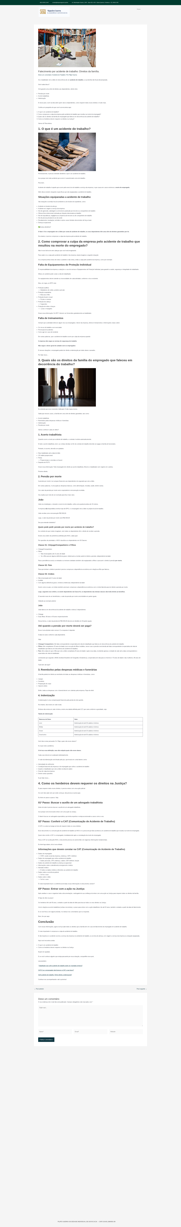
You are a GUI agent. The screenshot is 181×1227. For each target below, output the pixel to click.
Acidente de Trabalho (58, 75)
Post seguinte (142, 989)
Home (138, 9)
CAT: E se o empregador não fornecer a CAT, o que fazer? (56, 970)
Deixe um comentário (44, 75)
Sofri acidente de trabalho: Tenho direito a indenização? (55, 975)
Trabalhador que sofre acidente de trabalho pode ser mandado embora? (60, 965)
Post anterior (39, 989)
